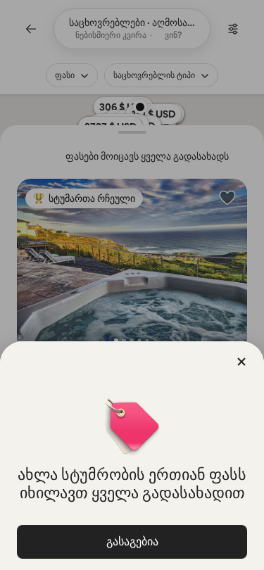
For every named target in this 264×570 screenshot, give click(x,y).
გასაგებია (132, 541)
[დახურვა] (241, 361)
